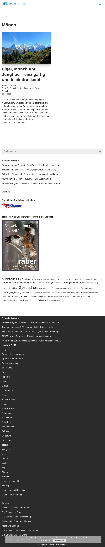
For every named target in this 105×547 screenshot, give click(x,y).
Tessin (5, 445)
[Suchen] (100, 151)
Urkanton (18, 300)
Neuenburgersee (39, 292)
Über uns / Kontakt (10, 481)
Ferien (94, 279)
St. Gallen (6, 440)
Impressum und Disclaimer (14, 490)
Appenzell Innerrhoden (12, 359)
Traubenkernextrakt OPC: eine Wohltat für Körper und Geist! (29, 170)
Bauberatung (38, 279)
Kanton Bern (70, 288)
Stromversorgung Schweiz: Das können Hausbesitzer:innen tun (30, 165)
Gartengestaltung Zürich (73, 282)
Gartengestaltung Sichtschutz (49, 283)
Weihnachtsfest (44, 300)
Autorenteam (10, 85)
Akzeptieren (59, 540)
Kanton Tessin (8, 400)
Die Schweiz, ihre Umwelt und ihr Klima (20, 530)
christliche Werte (77, 279)
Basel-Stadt (7, 368)
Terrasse (87, 296)
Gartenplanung (92, 283)
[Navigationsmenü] (100, 4)
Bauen (45, 279)
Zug (4, 468)
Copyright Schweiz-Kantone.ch (52, 544)
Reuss (4, 296)
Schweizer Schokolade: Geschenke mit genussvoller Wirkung (30, 174)
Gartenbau (7, 282)
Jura (4, 395)
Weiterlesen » (19, 122)
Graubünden (42, 288)
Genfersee (5, 288)
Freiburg (6, 377)
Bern (4, 88)
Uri (3, 454)
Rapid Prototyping (82, 292)
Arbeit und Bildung (10, 526)
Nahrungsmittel (28, 292)
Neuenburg (7, 413)
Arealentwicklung (11, 279)
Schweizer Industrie (38, 296)
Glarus (5, 386)
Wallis (4, 463)
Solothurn (6, 436)
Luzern (5, 404)
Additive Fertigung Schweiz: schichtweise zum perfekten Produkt (31, 183)
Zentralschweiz (55, 300)
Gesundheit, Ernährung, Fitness (16, 521)
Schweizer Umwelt (70, 296)
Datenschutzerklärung (12, 495)
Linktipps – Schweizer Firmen (15, 508)
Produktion (56, 292)
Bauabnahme (28, 279)
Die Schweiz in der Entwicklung (16, 517)
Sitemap (5, 486)
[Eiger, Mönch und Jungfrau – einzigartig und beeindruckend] (26, 48)
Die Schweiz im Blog (15, 88)
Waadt (5, 458)
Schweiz (5, 91)
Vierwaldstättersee (29, 300)
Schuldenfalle (15, 296)
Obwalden (6, 422)
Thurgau (6, 449)
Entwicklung (88, 279)
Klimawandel (90, 288)
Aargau (5, 350)
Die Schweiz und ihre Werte (14, 535)
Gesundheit (28, 287)
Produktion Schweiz (69, 292)
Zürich (5, 472)
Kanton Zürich (80, 288)
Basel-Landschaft (10, 363)
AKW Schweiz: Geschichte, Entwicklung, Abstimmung (26, 179)
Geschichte (13, 288)
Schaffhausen (8, 427)
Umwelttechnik (8, 300)
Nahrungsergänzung (11, 292)
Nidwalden (7, 418)
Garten (99, 279)
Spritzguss (80, 296)
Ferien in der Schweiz (33, 88)
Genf (4, 381)
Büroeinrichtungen (62, 279)
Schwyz (5, 431)
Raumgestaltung (94, 292)
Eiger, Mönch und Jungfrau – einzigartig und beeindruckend (23, 74)
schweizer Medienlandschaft (55, 296)
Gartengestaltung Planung (24, 282)
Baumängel (50, 279)
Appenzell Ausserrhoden (13, 354)
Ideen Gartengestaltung (56, 288)
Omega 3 (48, 292)
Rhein (8, 296)
